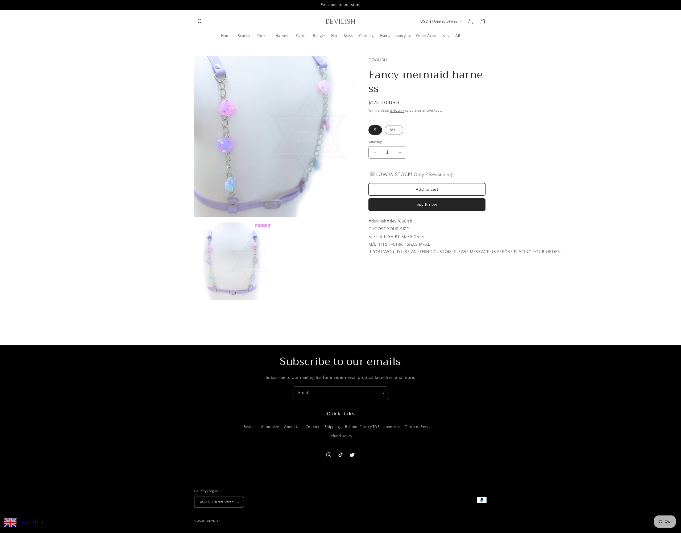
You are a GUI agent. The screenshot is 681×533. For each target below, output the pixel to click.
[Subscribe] (382, 393)
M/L (394, 130)
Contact (312, 427)
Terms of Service (419, 427)
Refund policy (340, 436)
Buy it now (427, 204)
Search (250, 427)
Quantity (375, 142)
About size (270, 427)
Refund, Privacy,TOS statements (372, 427)
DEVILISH (214, 520)
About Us (292, 427)
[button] (200, 21)
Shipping (397, 110)
